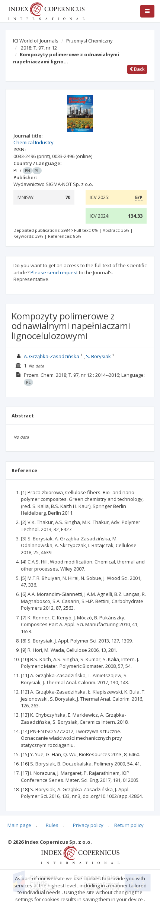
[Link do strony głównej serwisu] (46, 10)
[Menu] (147, 11)
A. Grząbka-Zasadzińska (51, 356)
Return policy (129, 825)
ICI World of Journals (35, 40)
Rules (52, 825)
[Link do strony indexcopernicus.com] (80, 854)
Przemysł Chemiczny (89, 40)
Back (139, 69)
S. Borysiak (98, 356)
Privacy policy (88, 825)
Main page (19, 825)
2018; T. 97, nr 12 (39, 47)
